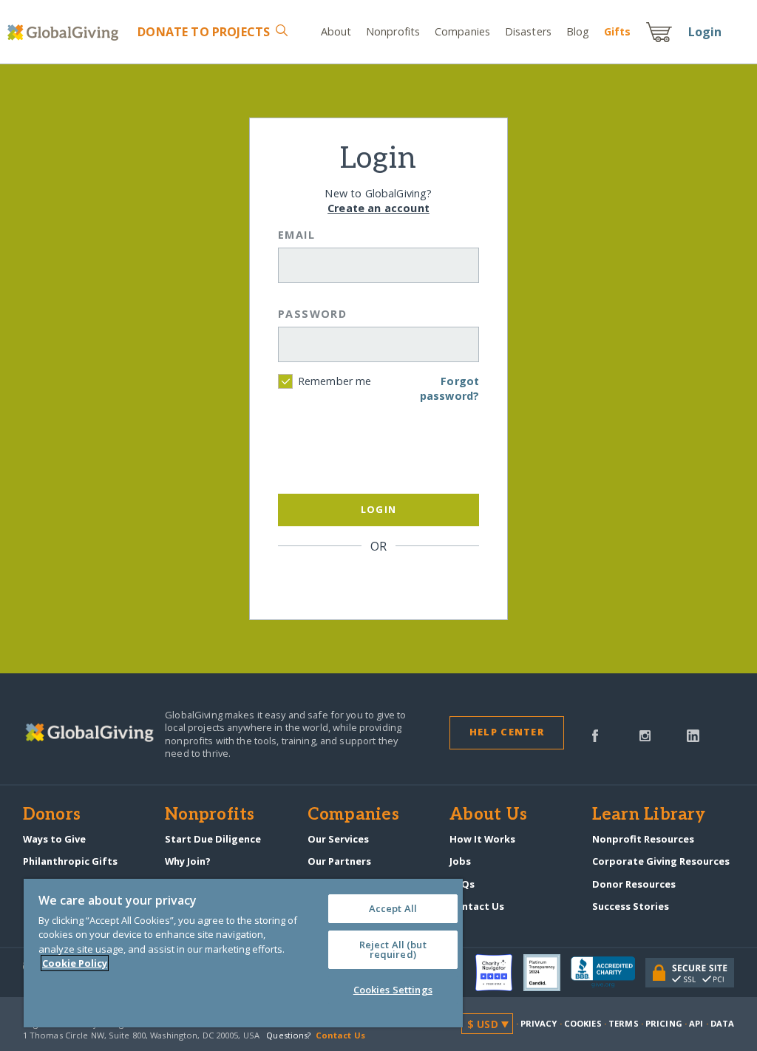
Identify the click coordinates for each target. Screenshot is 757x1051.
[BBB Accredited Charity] (608, 972)
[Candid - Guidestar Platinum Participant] (547, 972)
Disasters (528, 31)
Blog (577, 31)
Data (722, 1023)
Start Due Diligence (213, 839)
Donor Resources (634, 884)
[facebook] (595, 735)
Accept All (393, 908)
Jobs (460, 861)
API (696, 1023)
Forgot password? (449, 388)
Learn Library (649, 815)
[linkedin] (693, 735)
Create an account (378, 208)
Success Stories (630, 906)
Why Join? (188, 861)
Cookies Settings (392, 989)
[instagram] (645, 735)
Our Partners (339, 861)
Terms (623, 1023)
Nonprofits (393, 31)
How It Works (482, 839)
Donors (52, 815)
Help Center (506, 731)
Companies (462, 31)
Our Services (338, 839)
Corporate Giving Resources (661, 861)
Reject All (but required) (393, 949)
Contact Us (476, 906)
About (336, 31)
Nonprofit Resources (643, 839)
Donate (204, 32)
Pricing (663, 1023)
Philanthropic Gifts (70, 861)
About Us (488, 815)
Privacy (538, 1023)
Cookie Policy (74, 963)
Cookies (583, 1023)
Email (296, 235)
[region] (243, 953)
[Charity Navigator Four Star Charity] (499, 972)
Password (312, 314)
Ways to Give (54, 839)
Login (705, 32)
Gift (617, 31)
